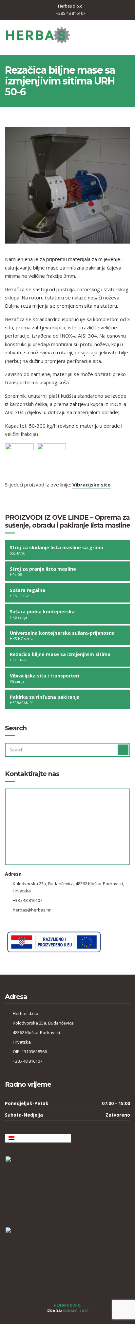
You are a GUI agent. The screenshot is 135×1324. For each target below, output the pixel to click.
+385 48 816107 (71, 13)
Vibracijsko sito (91, 484)
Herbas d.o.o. (71, 6)
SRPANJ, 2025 (75, 1311)
